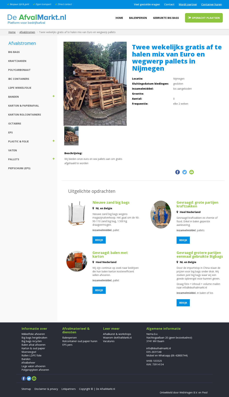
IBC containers (18, 78)
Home (119, 17)
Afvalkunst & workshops (117, 334)
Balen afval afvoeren (33, 344)
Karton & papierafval (23, 105)
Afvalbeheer (28, 362)
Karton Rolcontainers (24, 114)
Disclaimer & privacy (46, 389)
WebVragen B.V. (188, 392)
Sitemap (26, 389)
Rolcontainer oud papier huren (79, 341)
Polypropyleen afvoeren (35, 369)
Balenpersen (138, 17)
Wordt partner (188, 4)
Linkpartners (68, 389)
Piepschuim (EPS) (19, 168)
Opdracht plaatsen (205, 17)
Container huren (211, 4)
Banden (25, 359)
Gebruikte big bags (166, 17)
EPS (10, 132)
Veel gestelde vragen (147, 4)
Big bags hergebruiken (34, 337)
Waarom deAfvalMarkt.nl (117, 337)
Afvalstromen (27, 32)
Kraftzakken (17, 61)
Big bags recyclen (31, 341)
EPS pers (67, 344)
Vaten (12, 150)
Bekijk (99, 240)
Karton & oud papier (33, 348)
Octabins (14, 123)
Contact (169, 4)
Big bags (14, 52)
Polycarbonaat (19, 70)
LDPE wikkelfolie (19, 87)
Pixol (205, 392)
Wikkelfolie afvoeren (33, 334)
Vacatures (108, 341)
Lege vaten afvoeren (33, 366)
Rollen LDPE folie (31, 355)
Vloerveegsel (28, 352)
